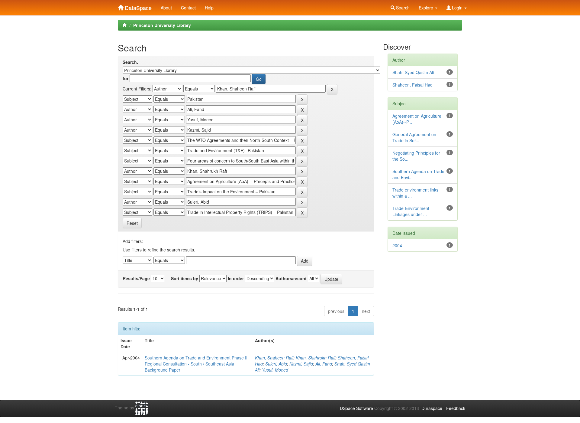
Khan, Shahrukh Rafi (315, 358)
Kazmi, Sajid (301, 364)
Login (457, 8)
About (166, 8)
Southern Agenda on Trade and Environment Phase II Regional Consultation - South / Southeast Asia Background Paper (196, 364)
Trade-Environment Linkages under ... (410, 211)
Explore (426, 8)
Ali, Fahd (323, 364)
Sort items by (184, 278)
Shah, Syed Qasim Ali (413, 72)
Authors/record (291, 278)
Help (209, 8)
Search (402, 8)
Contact (188, 8)
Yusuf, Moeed (275, 370)
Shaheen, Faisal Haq (412, 85)
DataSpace (137, 6)
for (125, 78)
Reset (132, 223)
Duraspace (431, 408)
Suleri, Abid (276, 364)
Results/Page (136, 278)
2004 (397, 245)
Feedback (455, 408)
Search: (130, 62)
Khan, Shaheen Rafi (274, 358)
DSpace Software (356, 408)
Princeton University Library (162, 25)
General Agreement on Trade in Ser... (414, 137)
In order (236, 278)
